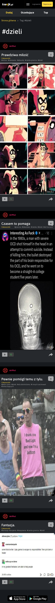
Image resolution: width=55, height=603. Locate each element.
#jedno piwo (6, 384)
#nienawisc (12, 60)
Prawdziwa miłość (14, 55)
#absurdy (20, 60)
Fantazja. (8, 525)
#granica (18, 227)
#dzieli (40, 60)
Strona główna (8, 20)
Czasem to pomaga (15, 224)
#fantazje (4, 530)
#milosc (4, 60)
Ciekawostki (5, 58)
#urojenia (12, 530)
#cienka (34, 227)
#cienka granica (31, 60)
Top (46, 12)
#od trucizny (48, 227)
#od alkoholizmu (23, 384)
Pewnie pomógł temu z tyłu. (22, 379)
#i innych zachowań (38, 384)
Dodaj (9, 12)
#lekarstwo (26, 227)
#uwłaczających (7, 386)
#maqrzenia (21, 530)
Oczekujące (27, 12)
